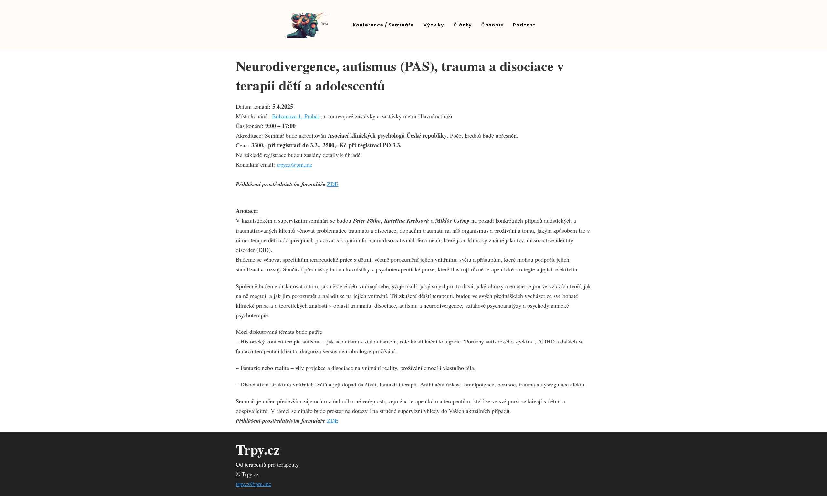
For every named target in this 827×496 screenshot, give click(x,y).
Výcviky (434, 25)
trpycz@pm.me (294, 164)
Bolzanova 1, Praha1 (296, 116)
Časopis (492, 25)
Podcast (524, 25)
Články (463, 25)
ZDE (332, 184)
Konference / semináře (383, 25)
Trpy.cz (258, 449)
